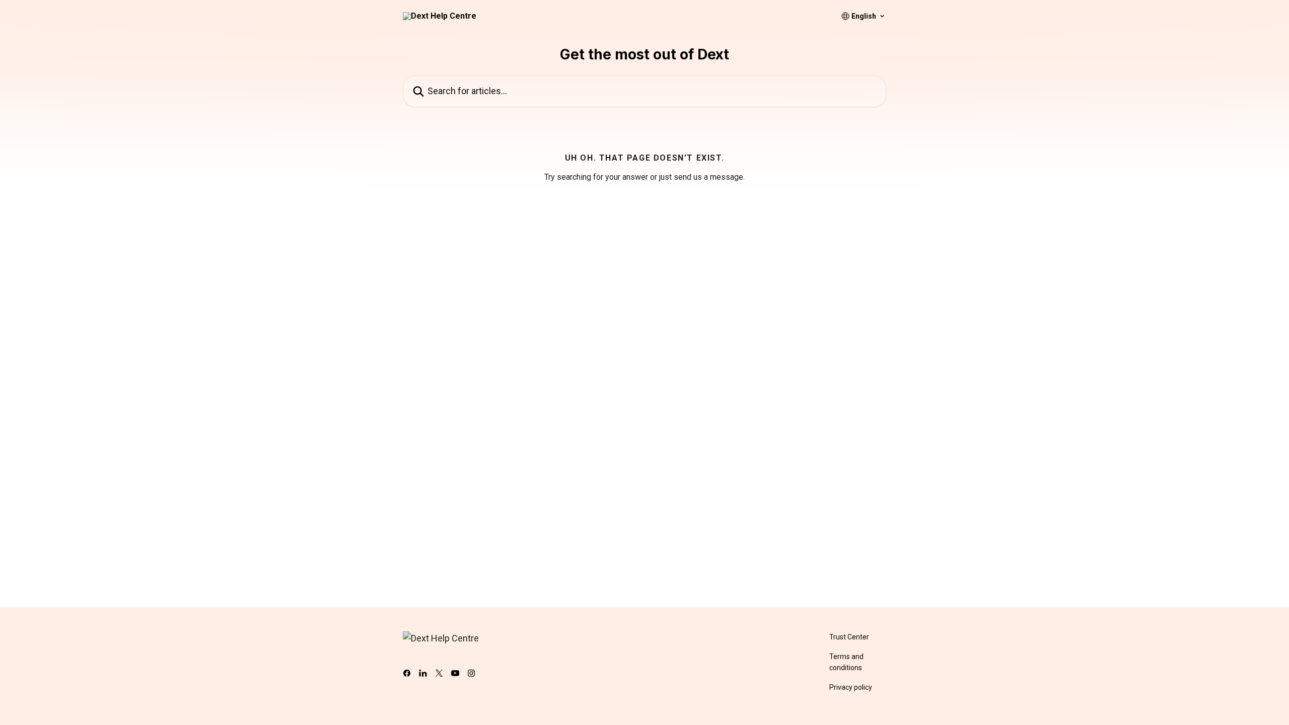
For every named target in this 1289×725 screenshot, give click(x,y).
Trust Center (849, 637)
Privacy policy (850, 687)
